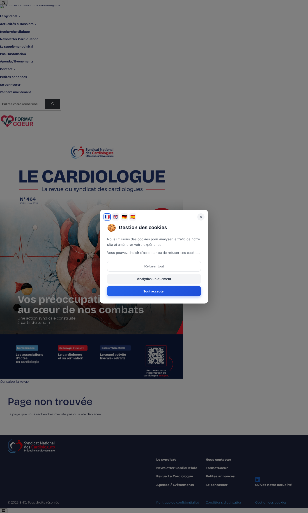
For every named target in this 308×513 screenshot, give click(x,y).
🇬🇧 (115, 217)
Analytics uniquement (154, 279)
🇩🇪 (124, 217)
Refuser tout (154, 266)
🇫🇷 (107, 217)
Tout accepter (154, 291)
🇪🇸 (132, 217)
